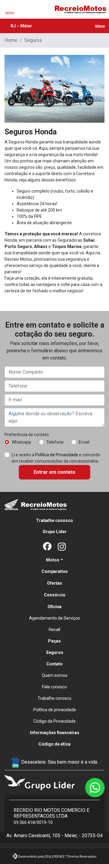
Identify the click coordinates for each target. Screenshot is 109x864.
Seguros (54, 652)
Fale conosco (54, 686)
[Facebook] (47, 547)
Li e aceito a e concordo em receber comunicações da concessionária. (56, 457)
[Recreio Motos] (80, 9)
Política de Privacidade (56, 454)
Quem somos (55, 675)
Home (11, 40)
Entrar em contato (54, 472)
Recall (54, 629)
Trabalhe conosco (54, 520)
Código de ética (54, 744)
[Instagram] (61, 547)
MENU (10, 13)
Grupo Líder (55, 531)
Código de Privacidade (54, 721)
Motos (52, 560)
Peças (54, 641)
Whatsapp (21, 442)
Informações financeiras (54, 732)
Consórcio (54, 594)
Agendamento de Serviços (54, 618)
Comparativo (54, 571)
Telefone (55, 442)
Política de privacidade (54, 709)
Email (84, 442)
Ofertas (54, 583)
